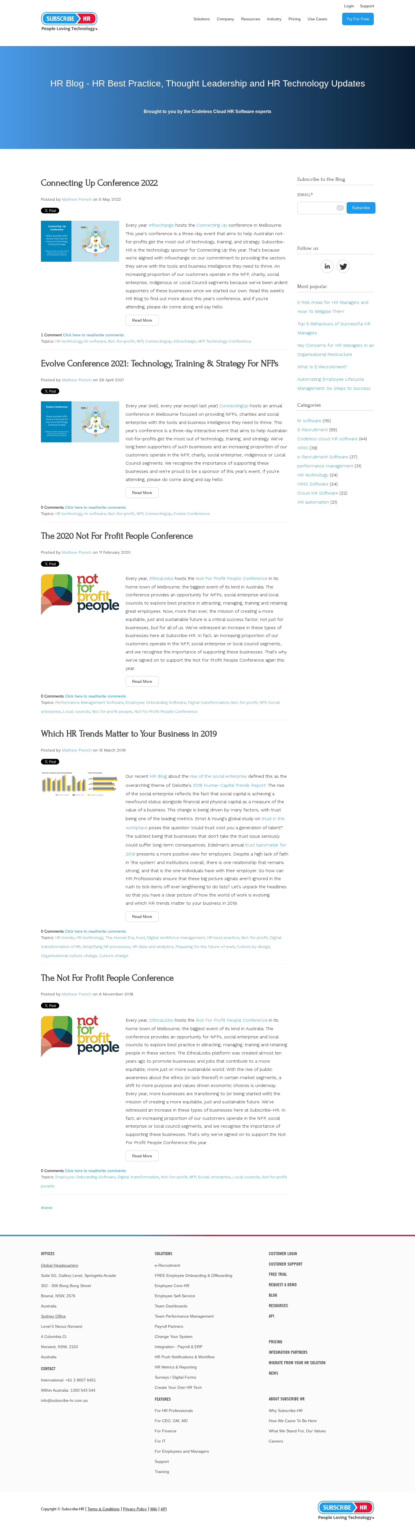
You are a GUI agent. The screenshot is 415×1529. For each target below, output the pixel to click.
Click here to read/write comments (93, 335)
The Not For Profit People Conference (107, 978)
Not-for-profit (121, 341)
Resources (278, 1305)
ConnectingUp (158, 341)
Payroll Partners (169, 1326)
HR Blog (158, 776)
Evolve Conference (192, 513)
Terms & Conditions (104, 1509)
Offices (47, 1253)
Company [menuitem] (225, 19)
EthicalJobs (161, 578)
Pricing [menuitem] (295, 19)
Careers (276, 1441)
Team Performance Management (184, 1316)
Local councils (76, 711)
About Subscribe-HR (287, 1399)
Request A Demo (283, 1284)
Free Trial (278, 1274)
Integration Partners (288, 1352)
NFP (140, 341)
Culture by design (253, 946)
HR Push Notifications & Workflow (185, 1357)
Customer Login (283, 1253)
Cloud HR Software (322, 493)
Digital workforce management (176, 937)
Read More (142, 320)
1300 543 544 (83, 1390)
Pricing (275, 1341)
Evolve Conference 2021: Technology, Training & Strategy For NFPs (159, 364)
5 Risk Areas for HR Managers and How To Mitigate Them (332, 307)
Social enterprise (214, 1177)
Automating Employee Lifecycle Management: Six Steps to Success (334, 383)
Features (163, 1399)
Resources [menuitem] (250, 19)
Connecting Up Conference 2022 (99, 183)
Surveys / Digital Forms (175, 1377)
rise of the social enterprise (218, 776)
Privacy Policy (135, 1509)
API (271, 1316)
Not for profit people (112, 711)
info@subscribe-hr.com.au (64, 1400)
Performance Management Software (89, 702)
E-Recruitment (317, 429)
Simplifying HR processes (106, 946)
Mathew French (76, 199)
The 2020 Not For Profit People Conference (117, 536)
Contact (48, 1368)
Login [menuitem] (349, 6)
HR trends (64, 937)
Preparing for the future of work (205, 946)
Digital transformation (208, 702)
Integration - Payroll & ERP (178, 1346)
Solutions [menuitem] (201, 19)
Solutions (163, 1253)
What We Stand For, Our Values (297, 1431)
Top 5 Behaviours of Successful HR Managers (334, 328)
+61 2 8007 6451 (80, 1380)
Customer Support (285, 1264)
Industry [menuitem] (274, 19)
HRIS (307, 448)
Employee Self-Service (175, 1296)
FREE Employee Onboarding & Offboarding (193, 1275)
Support (162, 1461)
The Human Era (119, 937)
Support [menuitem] (367, 6)
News (273, 1373)
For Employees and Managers (182, 1451)
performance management (329, 466)
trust (140, 937)
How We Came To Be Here (293, 1420)
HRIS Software (317, 484)
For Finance (165, 1431)
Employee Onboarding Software (156, 702)
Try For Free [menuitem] (358, 19)
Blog (273, 1295)
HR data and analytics (153, 946)
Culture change (113, 955)
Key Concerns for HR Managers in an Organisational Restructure (335, 350)
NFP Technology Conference (224, 341)
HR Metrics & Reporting (176, 1367)
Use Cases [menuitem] (317, 19)
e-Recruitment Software (327, 457)
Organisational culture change (69, 955)
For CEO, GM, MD (171, 1420)
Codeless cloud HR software (332, 438)
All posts (47, 1207)
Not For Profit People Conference (231, 578)
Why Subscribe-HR (286, 1410)
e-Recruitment (167, 1265)
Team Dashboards (171, 1306)
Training (162, 1471)
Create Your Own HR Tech (178, 1387)
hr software (95, 341)
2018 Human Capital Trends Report (229, 785)
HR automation (317, 502)
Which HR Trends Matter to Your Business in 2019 (129, 734)
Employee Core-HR (172, 1285)
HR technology (68, 341)
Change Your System (174, 1336)
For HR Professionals (174, 1410)
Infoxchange (161, 225)
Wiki (153, 1509)
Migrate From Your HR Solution (297, 1362)
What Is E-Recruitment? (322, 366)
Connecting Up (211, 225)
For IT (160, 1441)
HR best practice (223, 937)
